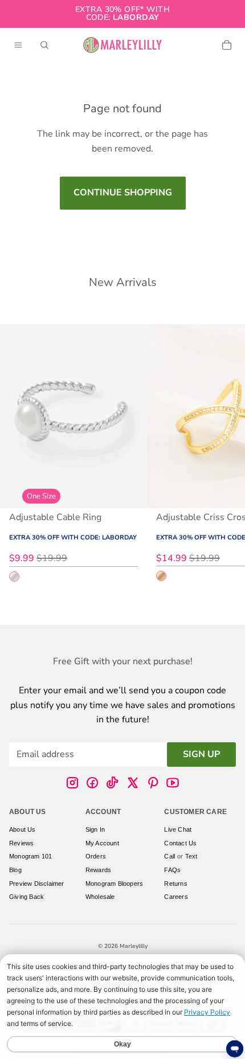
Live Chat (177, 829)
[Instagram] (72, 783)
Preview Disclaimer (36, 883)
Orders (95, 856)
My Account (102, 843)
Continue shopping (123, 192)
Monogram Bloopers (114, 883)
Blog (15, 869)
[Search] (44, 45)
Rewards (98, 869)
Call (169, 856)
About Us (22, 829)
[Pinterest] (153, 783)
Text (191, 856)
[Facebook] (92, 783)
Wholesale (100, 896)
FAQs (172, 869)
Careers (175, 896)
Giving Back (26, 896)
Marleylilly (134, 946)
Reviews (21, 843)
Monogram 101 (30, 856)
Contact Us (180, 843)
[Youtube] (172, 783)
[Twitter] (133, 783)
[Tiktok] (112, 783)
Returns (175, 883)
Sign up (201, 754)
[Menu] (18, 45)
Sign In (95, 829)
